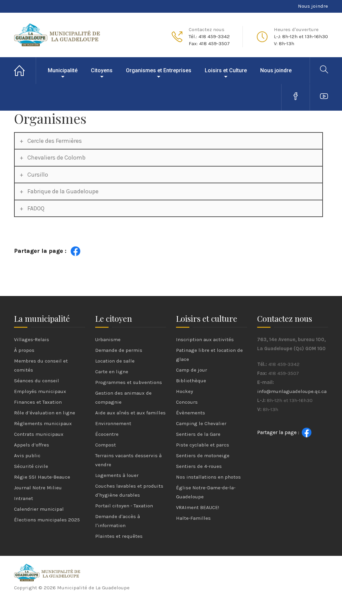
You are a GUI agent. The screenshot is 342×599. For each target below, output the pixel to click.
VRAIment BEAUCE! (197, 507)
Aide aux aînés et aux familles (130, 413)
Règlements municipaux (43, 423)
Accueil (25, 70)
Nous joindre (313, 6)
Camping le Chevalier (201, 423)
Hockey (184, 391)
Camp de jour (191, 370)
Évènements (190, 413)
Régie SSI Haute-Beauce (42, 477)
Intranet (23, 498)
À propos (24, 350)
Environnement (113, 423)
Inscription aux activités (205, 339)
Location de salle (115, 361)
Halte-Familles (193, 518)
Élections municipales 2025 (47, 520)
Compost (105, 445)
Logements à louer (117, 475)
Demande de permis (118, 350)
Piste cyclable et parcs (202, 445)
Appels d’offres (31, 445)
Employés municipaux (40, 391)
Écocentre (107, 434)
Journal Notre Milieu (38, 488)
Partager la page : (40, 251)
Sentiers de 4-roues (199, 466)
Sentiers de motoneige (202, 456)
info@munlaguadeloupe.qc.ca (292, 391)
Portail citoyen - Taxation (124, 506)
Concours (187, 402)
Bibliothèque (191, 381)
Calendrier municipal (39, 509)
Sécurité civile (31, 466)
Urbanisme (108, 339)
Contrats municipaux (38, 434)
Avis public (27, 456)
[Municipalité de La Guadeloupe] (57, 34)
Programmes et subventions (128, 382)
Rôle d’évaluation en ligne (44, 413)
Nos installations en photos (208, 477)
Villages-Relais (31, 339)
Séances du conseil (36, 381)
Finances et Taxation (38, 402)
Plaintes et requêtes (119, 536)
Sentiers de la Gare (198, 434)
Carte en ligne (111, 372)
